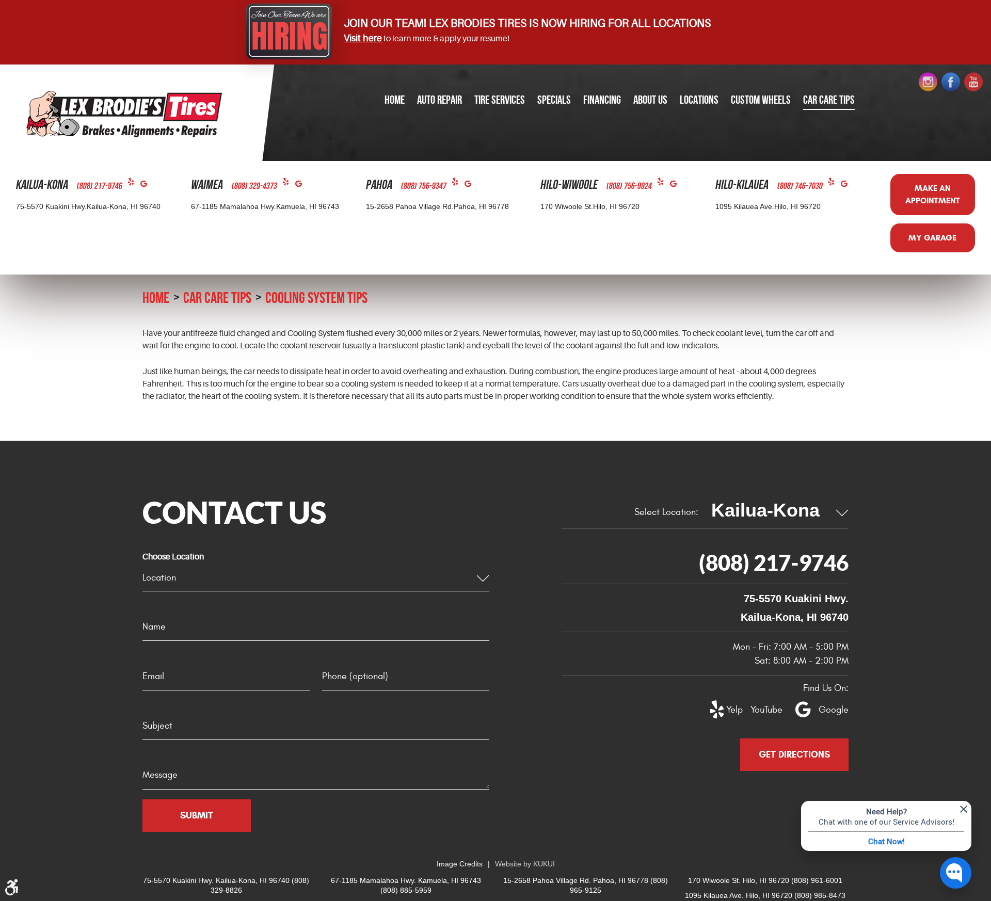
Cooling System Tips (316, 297)
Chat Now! (886, 841)
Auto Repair (439, 99)
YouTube (760, 709)
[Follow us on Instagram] (928, 82)
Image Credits (460, 864)
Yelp (133, 184)
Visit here (363, 38)
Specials (554, 99)
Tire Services (499, 99)
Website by (525, 864)
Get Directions (794, 754)
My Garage (932, 238)
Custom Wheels (761, 99)
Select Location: (666, 512)
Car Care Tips (829, 99)
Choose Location (173, 556)
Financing (602, 99)
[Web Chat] (955, 873)
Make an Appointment (932, 194)
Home (395, 99)
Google (146, 186)
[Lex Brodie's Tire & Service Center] (124, 114)
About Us (650, 99)
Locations (699, 99)
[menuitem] (395, 100)
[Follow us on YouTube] (973, 82)
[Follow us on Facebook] (950, 82)
